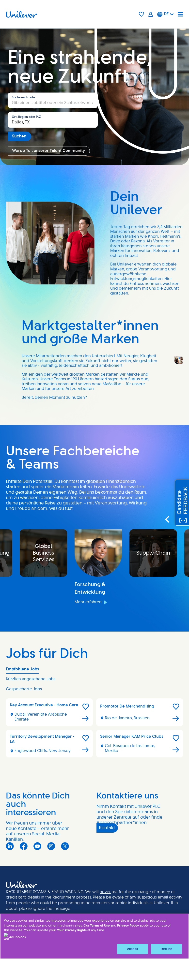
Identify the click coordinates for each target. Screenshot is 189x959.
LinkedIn (10, 846)
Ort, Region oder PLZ (26, 116)
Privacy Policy (128, 925)
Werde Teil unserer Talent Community (48, 151)
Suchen (19, 136)
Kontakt (107, 828)
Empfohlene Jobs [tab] (22, 669)
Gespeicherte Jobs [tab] (24, 689)
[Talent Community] (150, 14)
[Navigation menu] (180, 14)
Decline (167, 949)
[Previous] (166, 519)
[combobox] (53, 120)
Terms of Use (100, 925)
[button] (85, 706)
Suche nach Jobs (23, 97)
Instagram (51, 846)
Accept (132, 949)
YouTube (37, 846)
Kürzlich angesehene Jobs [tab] (30, 679)
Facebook (24, 846)
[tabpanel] (94, 729)
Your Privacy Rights (72, 930)
